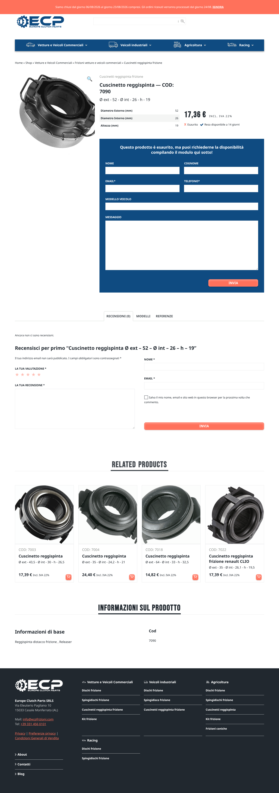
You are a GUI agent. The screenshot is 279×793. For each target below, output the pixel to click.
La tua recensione (30, 385)
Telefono (192, 181)
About (22, 755)
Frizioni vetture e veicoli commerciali (98, 63)
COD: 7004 (90, 549)
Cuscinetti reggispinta (220, 709)
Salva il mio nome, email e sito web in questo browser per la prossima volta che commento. (197, 400)
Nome (109, 163)
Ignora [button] (218, 7)
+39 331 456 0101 (33, 724)
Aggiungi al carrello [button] (132, 575)
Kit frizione (89, 719)
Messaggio (113, 217)
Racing (244, 45)
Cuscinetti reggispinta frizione (143, 63)
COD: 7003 (27, 549)
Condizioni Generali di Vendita (37, 738)
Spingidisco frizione (157, 700)
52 (176, 110)
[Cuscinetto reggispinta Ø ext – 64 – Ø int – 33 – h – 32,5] (171, 514)
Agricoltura (193, 45)
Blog (21, 774)
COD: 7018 (154, 549)
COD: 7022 (217, 549)
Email (110, 181)
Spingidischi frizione (95, 700)
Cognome (191, 163)
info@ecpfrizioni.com (38, 719)
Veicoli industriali (134, 45)
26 (176, 118)
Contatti (24, 764)
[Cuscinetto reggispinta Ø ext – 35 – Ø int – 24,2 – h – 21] (108, 514)
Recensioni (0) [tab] (118, 316)
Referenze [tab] (164, 316)
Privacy (20, 733)
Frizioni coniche (216, 728)
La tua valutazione (30, 368)
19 (176, 125)
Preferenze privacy (42, 733)
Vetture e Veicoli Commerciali (60, 45)
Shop (29, 63)
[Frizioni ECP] (40, 28)
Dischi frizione (91, 690)
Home (19, 63)
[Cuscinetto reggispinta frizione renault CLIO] (234, 514)
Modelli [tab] (143, 316)
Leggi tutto (68, 575)
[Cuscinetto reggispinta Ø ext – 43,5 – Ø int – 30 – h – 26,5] (44, 514)
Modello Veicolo (118, 199)
